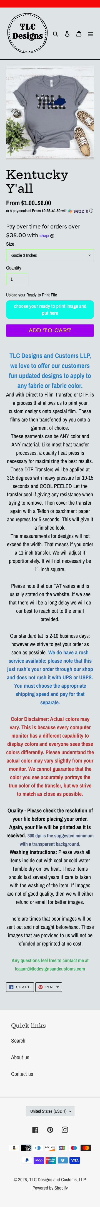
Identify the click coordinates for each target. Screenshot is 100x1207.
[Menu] (90, 33)
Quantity (13, 267)
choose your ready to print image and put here (50, 309)
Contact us (22, 1074)
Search (18, 1040)
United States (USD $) (48, 1111)
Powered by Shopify (50, 1188)
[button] (50, 211)
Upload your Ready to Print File (31, 295)
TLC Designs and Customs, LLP (57, 1179)
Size (10, 243)
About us (20, 1057)
